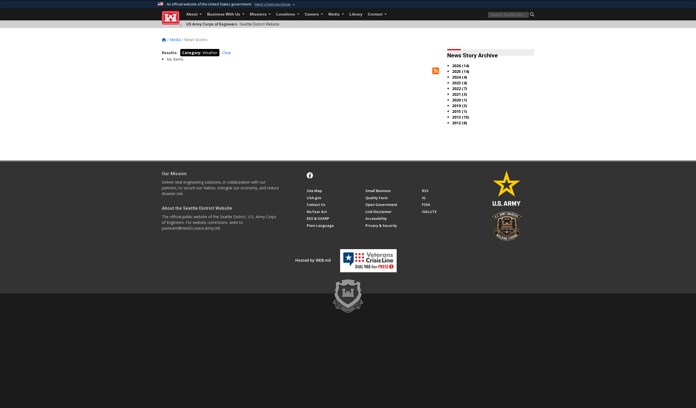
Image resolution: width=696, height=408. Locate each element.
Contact (376, 14)
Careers (312, 14)
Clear (226, 52)
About (192, 14)
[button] (275, 4)
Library (355, 14)
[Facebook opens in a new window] (310, 175)
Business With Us (224, 14)
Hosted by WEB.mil (313, 260)
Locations (286, 14)
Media (334, 14)
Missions (259, 14)
